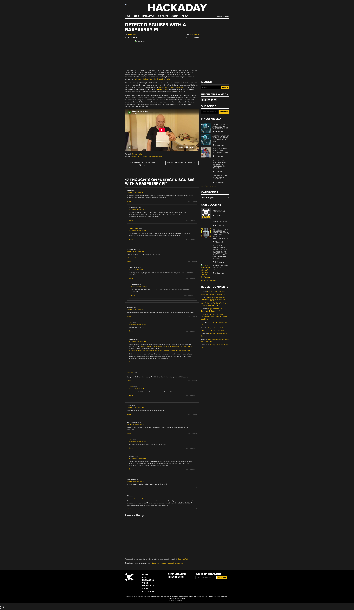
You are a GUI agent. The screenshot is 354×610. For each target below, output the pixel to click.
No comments (219, 132)
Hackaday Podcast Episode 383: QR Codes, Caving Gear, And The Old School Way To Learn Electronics (220, 233)
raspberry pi (157, 156)
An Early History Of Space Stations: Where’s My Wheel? (220, 126)
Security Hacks (137, 154)
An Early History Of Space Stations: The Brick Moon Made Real (220, 139)
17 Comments (194, 34)
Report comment (192, 201)
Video (145, 583)
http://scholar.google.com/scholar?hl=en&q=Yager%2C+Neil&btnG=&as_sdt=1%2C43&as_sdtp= (159, 350)
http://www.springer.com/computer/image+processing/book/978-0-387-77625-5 (166, 346)
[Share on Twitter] (129, 37)
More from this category (209, 186)
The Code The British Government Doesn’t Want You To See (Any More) (214, 316)
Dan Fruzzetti (133, 228)
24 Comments (219, 156)
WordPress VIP (181, 600)
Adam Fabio (133, 34)
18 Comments (219, 262)
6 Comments (218, 242)
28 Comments (219, 273)
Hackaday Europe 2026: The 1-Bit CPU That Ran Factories (220, 151)
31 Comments (219, 183)
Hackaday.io (148, 16)
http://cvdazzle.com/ (133, 258)
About (185, 16)
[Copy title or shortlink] (137, 37)
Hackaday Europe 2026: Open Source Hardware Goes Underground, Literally (220, 164)
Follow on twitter (205, 99)
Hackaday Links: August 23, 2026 (218, 211)
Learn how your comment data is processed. (167, 563)
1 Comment (218, 216)
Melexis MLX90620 (162, 89)
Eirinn (131, 322)
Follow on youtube (208, 99)
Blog (136, 16)
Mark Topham (205, 303)
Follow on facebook (202, 99)
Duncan (203, 314)
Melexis (144, 156)
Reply (129, 201)
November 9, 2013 (192, 38)
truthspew (130, 372)
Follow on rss (212, 99)
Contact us (215, 99)
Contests (163, 16)
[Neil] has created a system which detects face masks (152, 79)
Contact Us (148, 591)
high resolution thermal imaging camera (172, 87)
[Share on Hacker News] (131, 37)
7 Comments (218, 172)
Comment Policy (183, 559)
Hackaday (177, 7)
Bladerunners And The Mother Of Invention (220, 177)
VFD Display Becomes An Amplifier (182, 163)
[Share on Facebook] (126, 37)
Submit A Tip (148, 586)
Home (127, 16)
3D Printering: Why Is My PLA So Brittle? (220, 267)
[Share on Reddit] (134, 37)
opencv (150, 156)
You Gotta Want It (220, 222)
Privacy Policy (193, 596)
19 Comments (219, 226)
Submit (174, 16)
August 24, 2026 (223, 16)
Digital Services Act (213, 596)
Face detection (136, 156)
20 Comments (219, 145)
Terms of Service (202, 596)
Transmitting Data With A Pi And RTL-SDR (141, 164)
